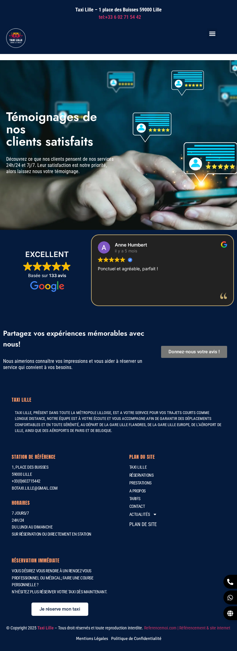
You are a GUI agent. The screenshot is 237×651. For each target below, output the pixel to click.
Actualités (139, 514)
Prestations (140, 482)
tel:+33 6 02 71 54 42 (120, 17)
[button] (212, 33)
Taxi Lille (138, 467)
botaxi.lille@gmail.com (34, 488)
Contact (137, 506)
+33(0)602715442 (26, 481)
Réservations (141, 475)
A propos (137, 490)
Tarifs (134, 498)
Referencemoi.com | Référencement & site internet (187, 627)
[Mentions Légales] (92, 638)
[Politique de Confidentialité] (136, 638)
